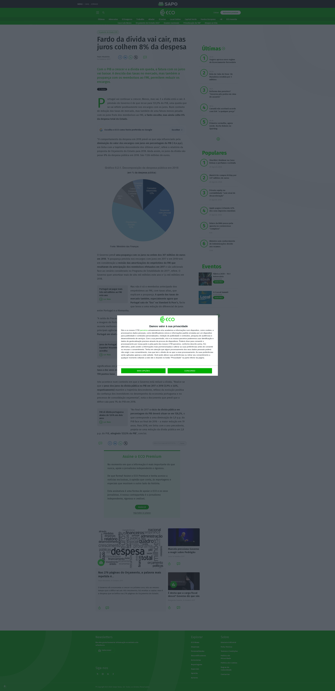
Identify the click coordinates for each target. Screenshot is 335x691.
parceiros (144, 330)
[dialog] (167, 345)
